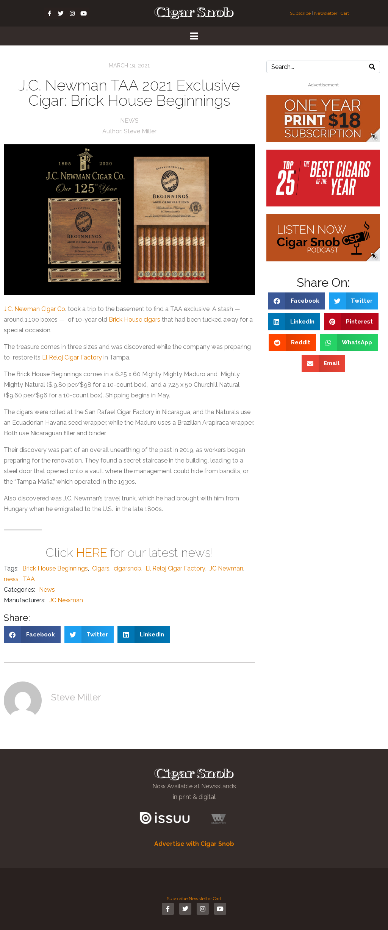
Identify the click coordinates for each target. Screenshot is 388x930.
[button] (32, 634)
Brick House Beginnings (55, 568)
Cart (345, 13)
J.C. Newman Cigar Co (34, 309)
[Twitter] (61, 13)
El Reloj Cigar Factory (72, 357)
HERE (91, 552)
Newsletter (325, 13)
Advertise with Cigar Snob (194, 843)
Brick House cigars (134, 319)
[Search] (372, 67)
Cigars (101, 568)
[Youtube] (83, 13)
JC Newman (226, 568)
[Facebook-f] (49, 13)
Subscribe (301, 13)
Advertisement (323, 85)
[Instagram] (72, 13)
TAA (29, 579)
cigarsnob (127, 568)
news (11, 579)
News (129, 120)
